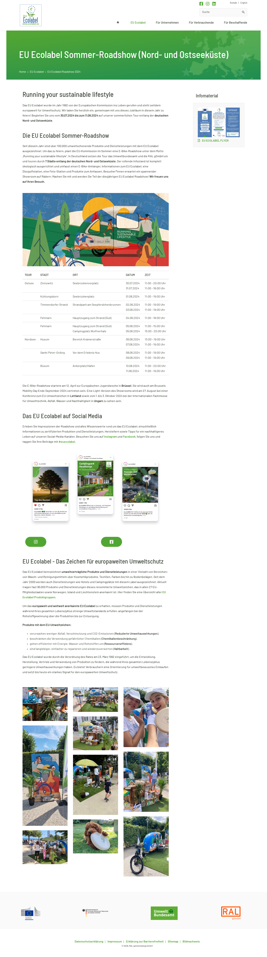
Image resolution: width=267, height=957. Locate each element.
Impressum (114, 941)
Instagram (110, 436)
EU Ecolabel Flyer (215, 140)
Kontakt (233, 3)
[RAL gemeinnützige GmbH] (230, 913)
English (243, 3)
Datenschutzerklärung (89, 941)
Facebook (129, 436)
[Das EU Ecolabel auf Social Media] (95, 489)
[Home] (30, 15)
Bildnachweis (191, 941)
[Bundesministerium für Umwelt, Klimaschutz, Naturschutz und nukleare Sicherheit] (97, 913)
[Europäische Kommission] (30, 913)
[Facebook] (201, 4)
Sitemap (172, 941)
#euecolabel (67, 441)
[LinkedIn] (214, 4)
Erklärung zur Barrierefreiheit (145, 941)
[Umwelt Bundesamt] (164, 913)
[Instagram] (207, 4)
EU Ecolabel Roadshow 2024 (63, 72)
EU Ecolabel (37, 72)
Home (22, 72)
